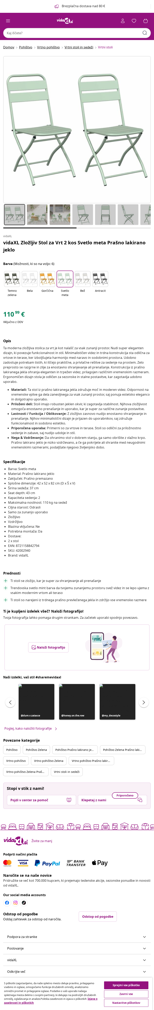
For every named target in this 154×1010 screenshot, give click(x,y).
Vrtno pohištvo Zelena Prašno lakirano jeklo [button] (27, 772)
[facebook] (7, 903)
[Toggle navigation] (8, 21)
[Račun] (123, 21)
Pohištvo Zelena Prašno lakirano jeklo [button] (124, 750)
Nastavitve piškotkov (126, 1003)
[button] (79, 6)
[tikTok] (24, 903)
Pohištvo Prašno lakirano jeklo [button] (75, 750)
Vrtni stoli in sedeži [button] (67, 772)
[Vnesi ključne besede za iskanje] (145, 33)
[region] (76, 993)
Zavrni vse (126, 994)
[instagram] (15, 903)
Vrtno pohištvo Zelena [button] (48, 761)
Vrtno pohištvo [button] (16, 761)
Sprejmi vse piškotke (126, 985)
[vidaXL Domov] (65, 21)
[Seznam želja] (134, 21)
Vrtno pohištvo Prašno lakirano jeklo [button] (93, 761)
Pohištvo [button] (11, 750)
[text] (14, 315)
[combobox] (77, 33)
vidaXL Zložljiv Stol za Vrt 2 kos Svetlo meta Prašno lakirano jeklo (74, 246)
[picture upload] (104, 647)
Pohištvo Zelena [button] (36, 750)
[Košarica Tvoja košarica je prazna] (145, 21)
